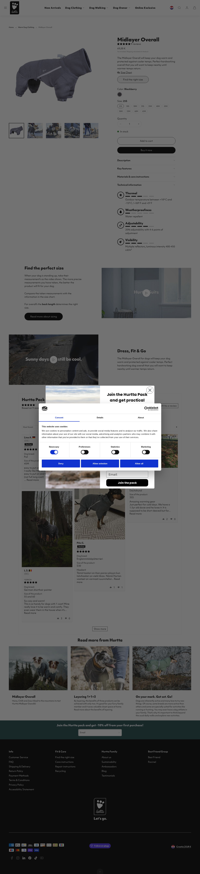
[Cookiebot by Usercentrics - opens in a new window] (146, 408)
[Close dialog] (150, 390)
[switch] (85, 452)
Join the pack (127, 483)
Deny (60, 463)
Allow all (139, 463)
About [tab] (141, 417)
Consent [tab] (59, 417)
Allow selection (100, 463)
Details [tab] (100, 417)
